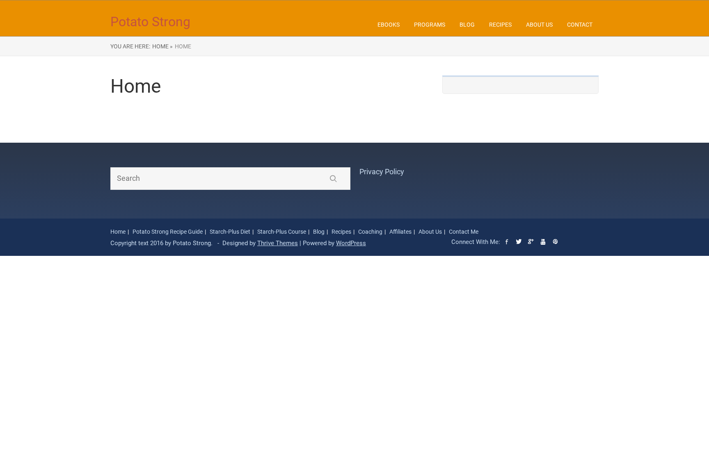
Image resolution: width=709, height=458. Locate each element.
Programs (429, 24)
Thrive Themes (277, 243)
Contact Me (463, 231)
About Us (539, 24)
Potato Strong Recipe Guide (168, 231)
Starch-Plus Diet (230, 231)
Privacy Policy (381, 171)
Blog (467, 24)
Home (118, 231)
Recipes (500, 24)
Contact (579, 24)
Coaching (370, 231)
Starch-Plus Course (281, 231)
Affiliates (400, 231)
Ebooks (388, 24)
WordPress (351, 243)
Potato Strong (150, 22)
